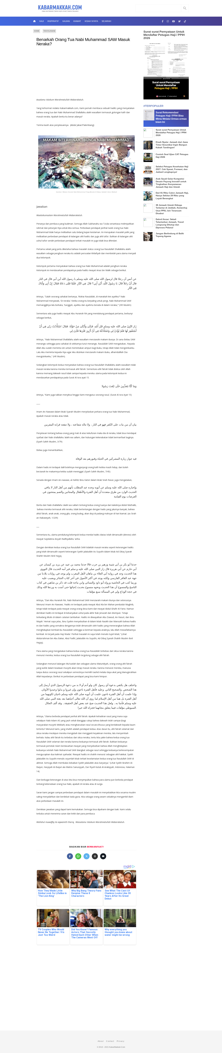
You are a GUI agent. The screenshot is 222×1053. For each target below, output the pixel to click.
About (101, 1041)
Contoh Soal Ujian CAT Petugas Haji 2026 (172, 155)
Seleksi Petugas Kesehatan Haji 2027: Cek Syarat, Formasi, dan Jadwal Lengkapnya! (172, 169)
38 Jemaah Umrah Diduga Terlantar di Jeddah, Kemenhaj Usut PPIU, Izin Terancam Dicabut (171, 209)
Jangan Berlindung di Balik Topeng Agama (170, 234)
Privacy (120, 1041)
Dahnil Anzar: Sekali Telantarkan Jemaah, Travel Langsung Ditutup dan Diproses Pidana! (170, 223)
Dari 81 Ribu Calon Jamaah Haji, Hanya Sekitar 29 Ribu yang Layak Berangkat (172, 195)
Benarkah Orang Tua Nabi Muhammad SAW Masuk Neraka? (83, 41)
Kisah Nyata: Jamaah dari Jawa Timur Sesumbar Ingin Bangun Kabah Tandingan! (172, 145)
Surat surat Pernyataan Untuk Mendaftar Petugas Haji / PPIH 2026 (164, 35)
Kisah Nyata (91, 21)
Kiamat (77, 21)
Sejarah (106, 21)
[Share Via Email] (103, 856)
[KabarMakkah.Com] (162, 21)
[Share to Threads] (95, 856)
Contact (110, 1041)
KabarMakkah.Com (117, 1047)
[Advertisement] (86, 73)
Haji (41, 21)
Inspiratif (53, 21)
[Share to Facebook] (70, 856)
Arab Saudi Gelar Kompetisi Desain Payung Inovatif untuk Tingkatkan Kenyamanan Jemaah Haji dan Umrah (171, 183)
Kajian (66, 21)
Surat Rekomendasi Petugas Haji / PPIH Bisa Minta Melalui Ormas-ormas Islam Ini (171, 117)
